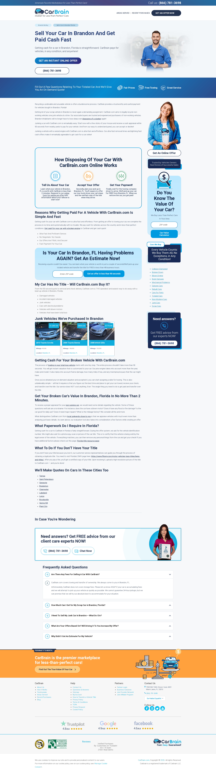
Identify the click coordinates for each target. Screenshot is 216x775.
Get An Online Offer (164, 153)
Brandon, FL (46, 353)
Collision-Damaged (159, 269)
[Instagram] (152, 708)
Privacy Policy (78, 700)
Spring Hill (43, 503)
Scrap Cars (156, 306)
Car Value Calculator (164, 234)
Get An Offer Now (164, 13)
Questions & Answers (81, 690)
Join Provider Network (125, 692)
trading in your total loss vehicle (61, 365)
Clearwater (44, 489)
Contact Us (77, 687)
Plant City (43, 506)
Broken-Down (157, 272)
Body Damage (158, 279)
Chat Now (86, 550)
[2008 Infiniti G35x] (101, 339)
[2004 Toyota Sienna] (74, 339)
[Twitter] (157, 708)
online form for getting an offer (56, 194)
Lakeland (43, 493)
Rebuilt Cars (157, 289)
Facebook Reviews (143, 725)
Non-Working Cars (159, 299)
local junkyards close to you (79, 416)
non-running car (72, 405)
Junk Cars (156, 303)
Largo (41, 496)
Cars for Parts (157, 292)
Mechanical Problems (161, 282)
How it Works (42, 690)
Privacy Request (79, 707)
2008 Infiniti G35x (97, 343)
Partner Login (122, 687)
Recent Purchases (141, 13)
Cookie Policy (78, 710)
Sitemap (76, 692)
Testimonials (42, 692)
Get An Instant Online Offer (58, 60)
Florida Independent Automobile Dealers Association (39, 744)
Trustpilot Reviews (72, 725)
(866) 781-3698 (170, 3)
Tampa (42, 476)
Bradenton (43, 486)
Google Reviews (108, 725)
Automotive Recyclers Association (57, 743)
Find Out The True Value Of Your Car (55, 669)
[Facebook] (146, 708)
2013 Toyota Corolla (44, 343)
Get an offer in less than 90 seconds (103, 273)
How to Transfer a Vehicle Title (84, 697)
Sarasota (43, 483)
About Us (40, 687)
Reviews (86, 741)
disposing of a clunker (91, 119)
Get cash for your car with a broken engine (62, 228)
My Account (77, 695)
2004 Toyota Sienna (71, 343)
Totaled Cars (157, 296)
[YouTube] (162, 708)
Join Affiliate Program (125, 695)
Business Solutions (124, 690)
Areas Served (123, 13)
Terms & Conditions (80, 702)
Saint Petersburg (46, 479)
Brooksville (44, 499)
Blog (38, 700)
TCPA (75, 705)
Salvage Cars (157, 286)
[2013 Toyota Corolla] (47, 339)
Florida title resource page (88, 441)
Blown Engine (157, 275)
